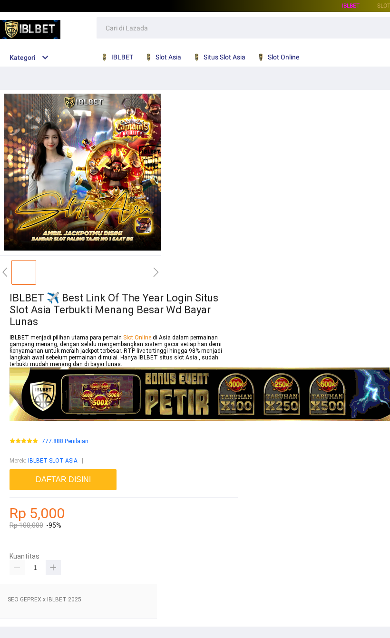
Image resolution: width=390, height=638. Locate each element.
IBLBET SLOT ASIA (53, 460)
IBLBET (351, 5)
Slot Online (138, 337)
